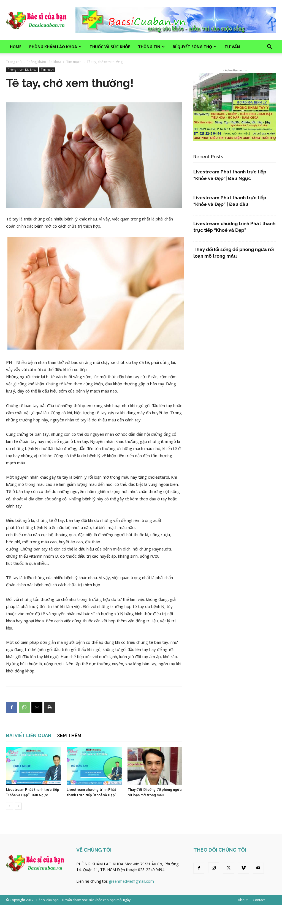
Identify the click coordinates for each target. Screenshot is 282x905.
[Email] (36, 707)
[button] (269, 47)
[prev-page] (9, 806)
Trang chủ (13, 61)
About (243, 900)
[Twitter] (228, 868)
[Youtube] (258, 868)
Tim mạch (74, 61)
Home (15, 46)
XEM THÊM (69, 735)
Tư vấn (232, 46)
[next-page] (18, 806)
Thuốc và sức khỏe (110, 46)
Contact (259, 900)
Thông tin (149, 46)
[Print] (49, 707)
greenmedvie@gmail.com (131, 881)
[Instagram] (213, 867)
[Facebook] (11, 707)
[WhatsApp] (24, 707)
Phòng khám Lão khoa (53, 46)
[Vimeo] (243, 868)
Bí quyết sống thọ (192, 46)
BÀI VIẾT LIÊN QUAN (28, 735)
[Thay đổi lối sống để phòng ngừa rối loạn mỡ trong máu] (155, 766)
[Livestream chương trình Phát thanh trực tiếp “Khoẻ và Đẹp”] (94, 766)
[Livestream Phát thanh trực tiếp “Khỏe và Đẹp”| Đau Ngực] (33, 766)
